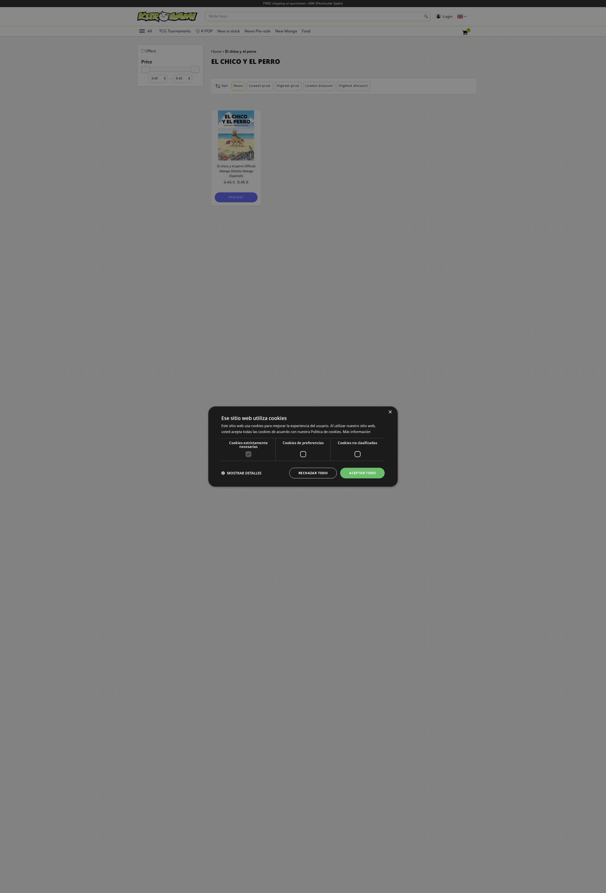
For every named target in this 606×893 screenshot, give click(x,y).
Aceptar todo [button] (362, 473)
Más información (356, 431)
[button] (241, 473)
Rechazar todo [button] (313, 473)
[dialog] (303, 446)
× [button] (390, 412)
